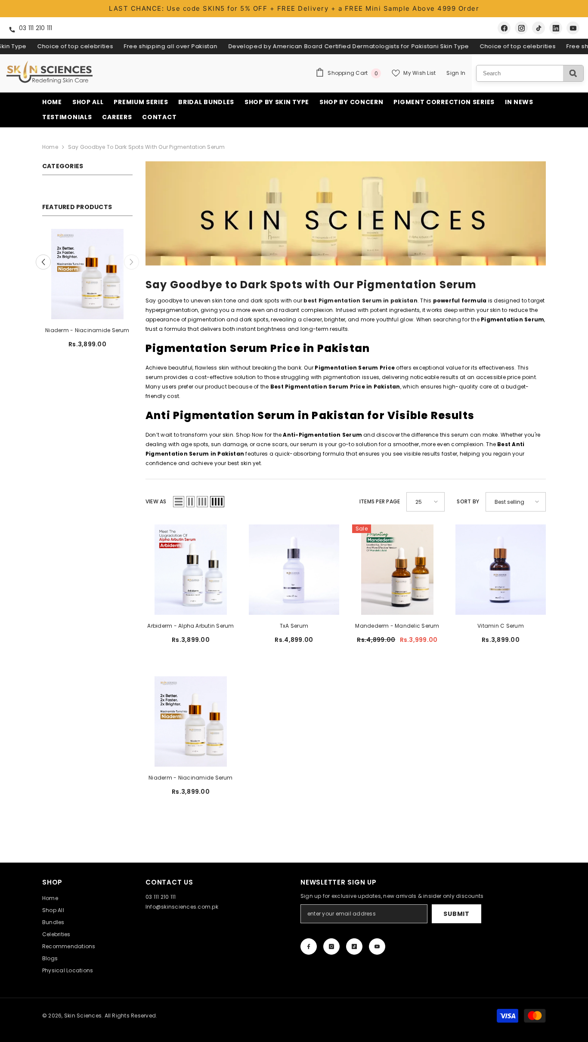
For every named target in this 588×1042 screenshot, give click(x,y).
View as (156, 501)
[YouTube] (572, 28)
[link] (345, 213)
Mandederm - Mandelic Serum (397, 625)
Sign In (455, 73)
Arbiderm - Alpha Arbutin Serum (190, 625)
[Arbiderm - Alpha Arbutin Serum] (190, 569)
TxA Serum (294, 625)
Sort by (468, 501)
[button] (43, 261)
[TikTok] (538, 28)
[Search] (573, 73)
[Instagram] (521, 28)
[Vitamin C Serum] (87, 274)
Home (50, 147)
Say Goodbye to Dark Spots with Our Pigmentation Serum (146, 147)
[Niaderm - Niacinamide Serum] (190, 721)
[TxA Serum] (294, 569)
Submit (456, 913)
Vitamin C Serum (87, 330)
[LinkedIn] (555, 28)
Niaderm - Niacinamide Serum (190, 777)
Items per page (379, 501)
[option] (87, 292)
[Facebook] (504, 28)
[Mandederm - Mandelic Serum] (397, 569)
